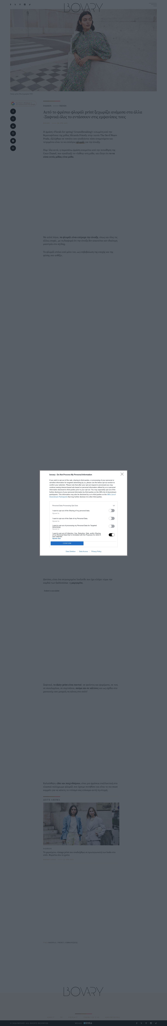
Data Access (83, 551)
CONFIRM (67, 543)
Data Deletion (71, 551)
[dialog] (83, 513)
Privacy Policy (96, 551)
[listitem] (83, 505)
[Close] (123, 475)
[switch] (112, 510)
